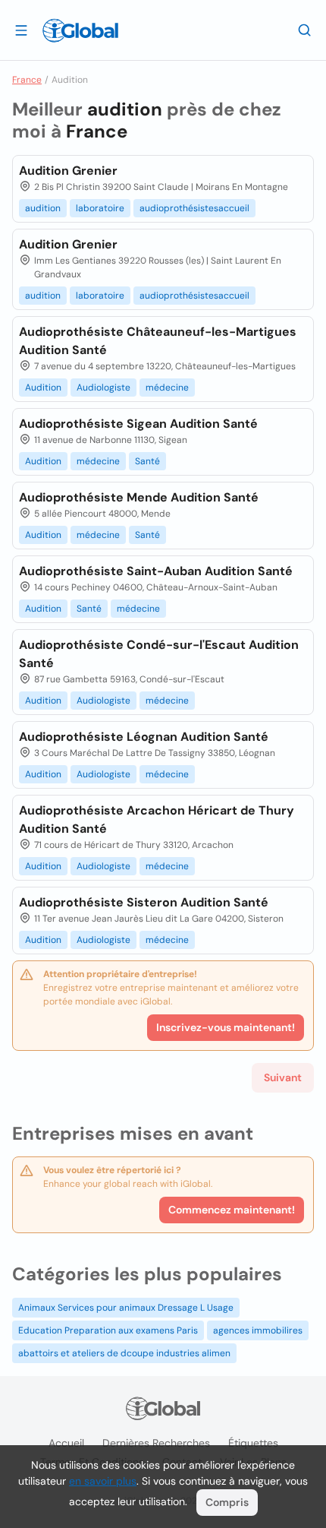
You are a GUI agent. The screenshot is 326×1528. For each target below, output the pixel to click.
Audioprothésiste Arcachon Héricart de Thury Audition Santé (156, 819)
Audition (43, 387)
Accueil (66, 1443)
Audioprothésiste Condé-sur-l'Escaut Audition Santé (159, 654)
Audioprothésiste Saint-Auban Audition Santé (156, 571)
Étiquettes (253, 1443)
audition (43, 208)
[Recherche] (305, 29)
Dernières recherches (156, 1443)
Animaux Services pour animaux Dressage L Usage (126, 1308)
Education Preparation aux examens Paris (108, 1330)
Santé (147, 461)
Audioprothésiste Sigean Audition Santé (138, 424)
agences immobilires (257, 1330)
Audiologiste (103, 387)
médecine (167, 387)
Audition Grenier (68, 171)
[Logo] (80, 30)
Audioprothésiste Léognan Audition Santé (143, 737)
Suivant (283, 1077)
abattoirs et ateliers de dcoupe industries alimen (124, 1353)
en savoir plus (102, 1481)
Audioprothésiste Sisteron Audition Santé (143, 902)
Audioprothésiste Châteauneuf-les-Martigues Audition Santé (157, 341)
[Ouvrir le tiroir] (21, 29)
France (27, 80)
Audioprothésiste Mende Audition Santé (139, 497)
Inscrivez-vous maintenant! (225, 1027)
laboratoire (100, 208)
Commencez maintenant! (231, 1209)
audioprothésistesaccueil (194, 208)
